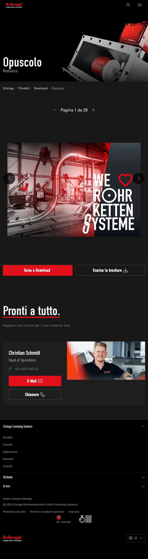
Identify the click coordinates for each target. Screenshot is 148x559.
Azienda (7, 444)
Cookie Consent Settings (17, 499)
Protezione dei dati (14, 512)
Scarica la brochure (107, 270)
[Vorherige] (9, 178)
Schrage (8, 88)
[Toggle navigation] (129, 5)
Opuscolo (58, 88)
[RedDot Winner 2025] (63, 519)
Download (40, 88)
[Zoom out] (56, 110)
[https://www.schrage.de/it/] (16, 4)
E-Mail (32, 381)
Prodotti (24, 88)
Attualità (8, 459)
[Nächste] (138, 178)
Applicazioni (10, 452)
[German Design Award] (85, 519)
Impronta (73, 512)
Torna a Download (37, 270)
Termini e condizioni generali (47, 512)
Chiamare (32, 394)
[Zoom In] (93, 110)
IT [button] (136, 538)
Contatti (7, 466)
